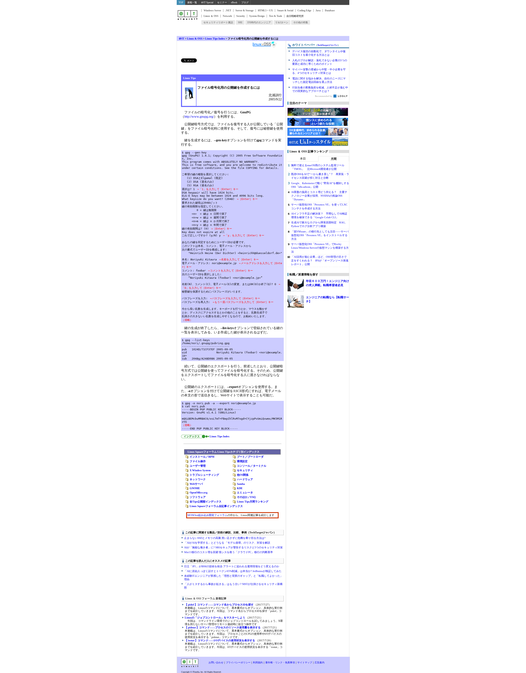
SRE (240, 22)
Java (318, 10)
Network (227, 16)
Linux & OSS (194, 38)
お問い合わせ (216, 662)
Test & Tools (275, 16)
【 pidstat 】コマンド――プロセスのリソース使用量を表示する (223, 627)
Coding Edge (304, 10)
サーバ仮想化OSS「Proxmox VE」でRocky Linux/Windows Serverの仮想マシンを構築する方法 (320, 248)
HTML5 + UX (265, 10)
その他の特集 (300, 22)
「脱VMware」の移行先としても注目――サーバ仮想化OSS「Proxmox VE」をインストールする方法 (320, 235)
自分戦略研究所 (295, 16)
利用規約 (258, 662)
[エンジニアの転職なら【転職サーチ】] (295, 301)
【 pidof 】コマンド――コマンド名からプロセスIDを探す (219, 604)
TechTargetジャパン (327, 45)
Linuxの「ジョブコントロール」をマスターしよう (215, 617)
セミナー (222, 2)
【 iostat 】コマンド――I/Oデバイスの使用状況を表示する (220, 640)
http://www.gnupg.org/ (199, 116)
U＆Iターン (282, 22)
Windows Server (212, 10)
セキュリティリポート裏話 (218, 22)
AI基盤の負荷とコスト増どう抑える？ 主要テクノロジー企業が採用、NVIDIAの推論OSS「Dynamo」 (319, 195)
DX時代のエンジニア (259, 22)
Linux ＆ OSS (211, 16)
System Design (257, 16)
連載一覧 (192, 2)
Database (330, 10)
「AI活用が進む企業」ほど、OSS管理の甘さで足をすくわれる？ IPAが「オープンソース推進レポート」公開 (319, 260)
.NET (228, 10)
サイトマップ (304, 662)
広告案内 (319, 662)
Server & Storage (244, 10)
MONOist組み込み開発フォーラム (207, 515)
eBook (234, 2)
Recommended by (324, 96)
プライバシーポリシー (238, 662)
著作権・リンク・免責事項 (280, 662)
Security (240, 16)
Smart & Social (285, 10)
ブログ (245, 2)
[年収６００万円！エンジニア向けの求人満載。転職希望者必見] (295, 285)
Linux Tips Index (215, 38)
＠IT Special (207, 2)
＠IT (181, 38)
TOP (181, 2)
